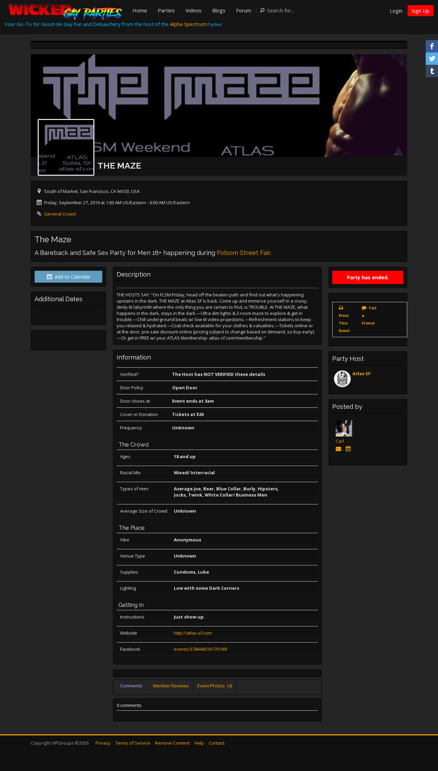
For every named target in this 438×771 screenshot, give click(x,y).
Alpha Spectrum (188, 24)
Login (396, 10)
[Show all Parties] (349, 448)
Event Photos (214, 686)
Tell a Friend (369, 315)
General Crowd (60, 214)
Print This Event (344, 323)
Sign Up (420, 10)
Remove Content (172, 743)
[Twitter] (432, 58)
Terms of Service (132, 743)
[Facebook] (432, 46)
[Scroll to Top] (422, 738)
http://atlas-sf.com (193, 633)
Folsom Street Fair (243, 252)
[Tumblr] (432, 71)
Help (199, 743)
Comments (131, 686)
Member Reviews (171, 686)
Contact (216, 743)
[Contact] (340, 448)
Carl (340, 441)
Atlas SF (361, 373)
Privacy (103, 743)
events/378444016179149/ (201, 649)
